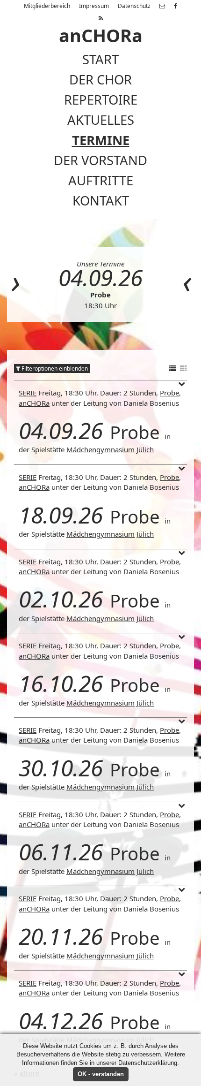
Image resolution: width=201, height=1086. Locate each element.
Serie (27, 392)
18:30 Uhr (100, 305)
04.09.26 (100, 277)
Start (100, 59)
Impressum (94, 6)
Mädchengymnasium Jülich (110, 449)
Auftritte (100, 180)
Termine (100, 140)
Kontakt (100, 200)
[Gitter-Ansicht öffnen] (183, 369)
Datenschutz (134, 6)
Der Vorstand (100, 160)
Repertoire (100, 99)
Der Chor (100, 79)
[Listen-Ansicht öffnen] (172, 369)
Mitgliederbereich (47, 6)
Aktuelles (100, 120)
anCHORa (34, 403)
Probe (100, 294)
